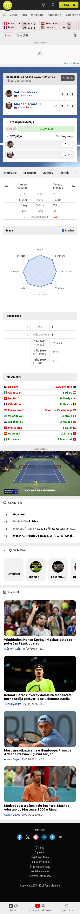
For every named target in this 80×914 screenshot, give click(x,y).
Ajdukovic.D (15, 421)
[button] (53, 5)
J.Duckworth (64, 386)
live (7, 35)
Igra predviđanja (40, 910)
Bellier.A (13, 398)
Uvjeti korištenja (40, 857)
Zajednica (66, 910)
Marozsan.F (15, 410)
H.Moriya (66, 398)
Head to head (13, 315)
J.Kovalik (66, 421)
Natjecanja (55, 14)
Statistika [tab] (48, 172)
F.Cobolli (66, 416)
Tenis (13, 910)
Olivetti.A (14, 404)
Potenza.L (14, 439)
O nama (40, 847)
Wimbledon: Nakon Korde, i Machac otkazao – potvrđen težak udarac (39, 641)
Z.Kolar (67, 427)
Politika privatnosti (40, 862)
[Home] (4, 14)
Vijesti (14, 14)
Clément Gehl (12, 648)
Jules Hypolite (12, 704)
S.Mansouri (64, 439)
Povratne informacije (40, 876)
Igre (24, 14)
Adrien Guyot (12, 759)
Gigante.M (15, 392)
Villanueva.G (16, 416)
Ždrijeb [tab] (64, 172)
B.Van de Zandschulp (58, 410)
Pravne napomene (40, 866)
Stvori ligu (14, 573)
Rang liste (37, 14)
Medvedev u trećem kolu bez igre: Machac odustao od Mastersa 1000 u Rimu (36, 807)
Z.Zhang (66, 433)
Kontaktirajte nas (40, 871)
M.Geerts (66, 404)
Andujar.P (14, 433)
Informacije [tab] (10, 172)
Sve (22, 35)
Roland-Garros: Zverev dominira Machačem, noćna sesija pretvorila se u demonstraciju (38, 696)
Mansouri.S (15, 427)
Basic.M (13, 386)
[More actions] (76, 172)
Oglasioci (40, 852)
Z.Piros (67, 392)
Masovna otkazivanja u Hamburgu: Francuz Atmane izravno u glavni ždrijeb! (37, 752)
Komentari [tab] (29, 172)
